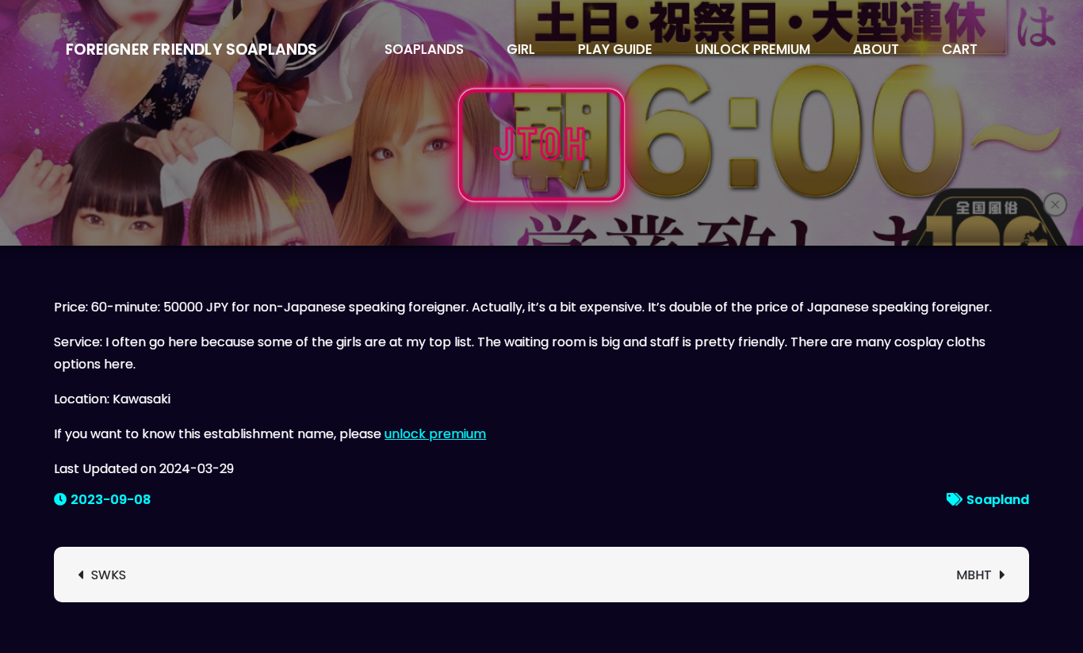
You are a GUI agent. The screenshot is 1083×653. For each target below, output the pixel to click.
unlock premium (435, 434)
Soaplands (424, 49)
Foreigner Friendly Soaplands (191, 49)
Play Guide (615, 49)
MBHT (974, 575)
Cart (960, 49)
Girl (521, 49)
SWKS (108, 575)
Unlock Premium (752, 49)
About (876, 49)
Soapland (997, 500)
